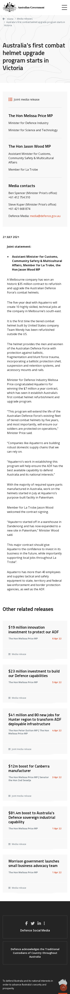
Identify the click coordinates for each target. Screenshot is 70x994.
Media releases (24, 18)
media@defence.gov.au (45, 216)
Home (10, 18)
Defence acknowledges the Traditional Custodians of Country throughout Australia (35, 952)
